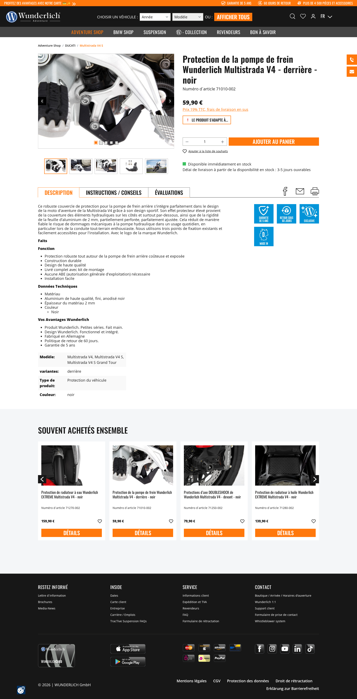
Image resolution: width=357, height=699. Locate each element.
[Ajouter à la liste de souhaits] (100, 521)
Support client (265, 608)
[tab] (58, 192)
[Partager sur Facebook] (285, 191)
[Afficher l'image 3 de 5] (106, 142)
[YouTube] (284, 649)
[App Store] (127, 649)
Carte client (118, 602)
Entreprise (117, 608)
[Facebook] (259, 649)
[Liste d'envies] (303, 16)
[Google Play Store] (127, 661)
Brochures (45, 602)
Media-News (46, 608)
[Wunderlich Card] (56, 655)
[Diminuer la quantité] (187, 141)
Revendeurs (191, 608)
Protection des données (248, 680)
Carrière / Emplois (122, 615)
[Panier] (350, 16)
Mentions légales (192, 680)
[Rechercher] (292, 16)
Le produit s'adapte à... (209, 120)
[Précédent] (42, 101)
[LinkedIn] (297, 649)
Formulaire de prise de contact (276, 615)
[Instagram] (272, 649)
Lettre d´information (52, 595)
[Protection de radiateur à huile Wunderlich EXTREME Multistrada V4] (285, 465)
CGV (216, 680)
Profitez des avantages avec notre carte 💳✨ (37, 3)
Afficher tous (233, 17)
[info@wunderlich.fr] (352, 71)
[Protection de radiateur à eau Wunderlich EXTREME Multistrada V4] (71, 465)
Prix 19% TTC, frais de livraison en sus (215, 109)
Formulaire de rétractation (201, 621)
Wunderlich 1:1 (265, 602)
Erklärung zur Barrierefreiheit (292, 688)
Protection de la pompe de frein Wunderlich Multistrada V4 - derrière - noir (142, 494)
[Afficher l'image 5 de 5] (116, 142)
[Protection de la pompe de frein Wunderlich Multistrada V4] (143, 465)
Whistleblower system (270, 621)
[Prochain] (170, 101)
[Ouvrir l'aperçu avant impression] (315, 191)
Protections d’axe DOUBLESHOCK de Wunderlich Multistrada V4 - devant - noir (212, 494)
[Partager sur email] (300, 191)
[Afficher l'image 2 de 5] (101, 142)
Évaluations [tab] (169, 192)
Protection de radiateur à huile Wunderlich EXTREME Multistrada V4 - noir (284, 494)
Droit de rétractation (294, 680)
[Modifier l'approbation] (21, 690)
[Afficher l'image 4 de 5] (111, 142)
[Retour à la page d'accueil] (33, 16)
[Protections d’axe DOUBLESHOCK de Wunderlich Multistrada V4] (214, 465)
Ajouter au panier (274, 141)
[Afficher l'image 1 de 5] (96, 142)
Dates (114, 595)
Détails (71, 533)
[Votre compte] (313, 16)
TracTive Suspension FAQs (128, 621)
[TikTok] (310, 649)
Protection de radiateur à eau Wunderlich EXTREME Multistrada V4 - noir (69, 494)
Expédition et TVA (195, 602)
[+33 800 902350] (352, 59)
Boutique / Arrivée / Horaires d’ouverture (283, 595)
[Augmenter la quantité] (222, 141)
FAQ (185, 615)
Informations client (196, 595)
